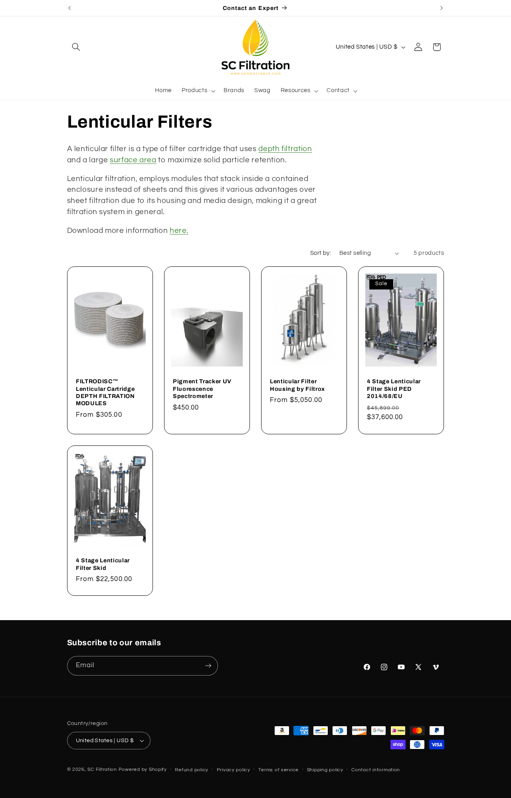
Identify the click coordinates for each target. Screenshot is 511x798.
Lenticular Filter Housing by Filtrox (297, 385)
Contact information (375, 770)
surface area (133, 160)
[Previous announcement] (69, 8)
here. (179, 230)
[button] (76, 47)
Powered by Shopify (143, 769)
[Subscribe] (208, 666)
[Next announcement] (441, 8)
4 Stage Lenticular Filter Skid (103, 564)
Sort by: (320, 253)
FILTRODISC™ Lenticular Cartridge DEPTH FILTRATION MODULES (105, 392)
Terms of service (278, 770)
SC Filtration (102, 769)
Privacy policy (233, 770)
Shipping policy (325, 770)
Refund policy (191, 770)
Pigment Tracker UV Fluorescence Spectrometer (202, 388)
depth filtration (285, 149)
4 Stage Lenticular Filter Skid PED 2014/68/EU (394, 388)
